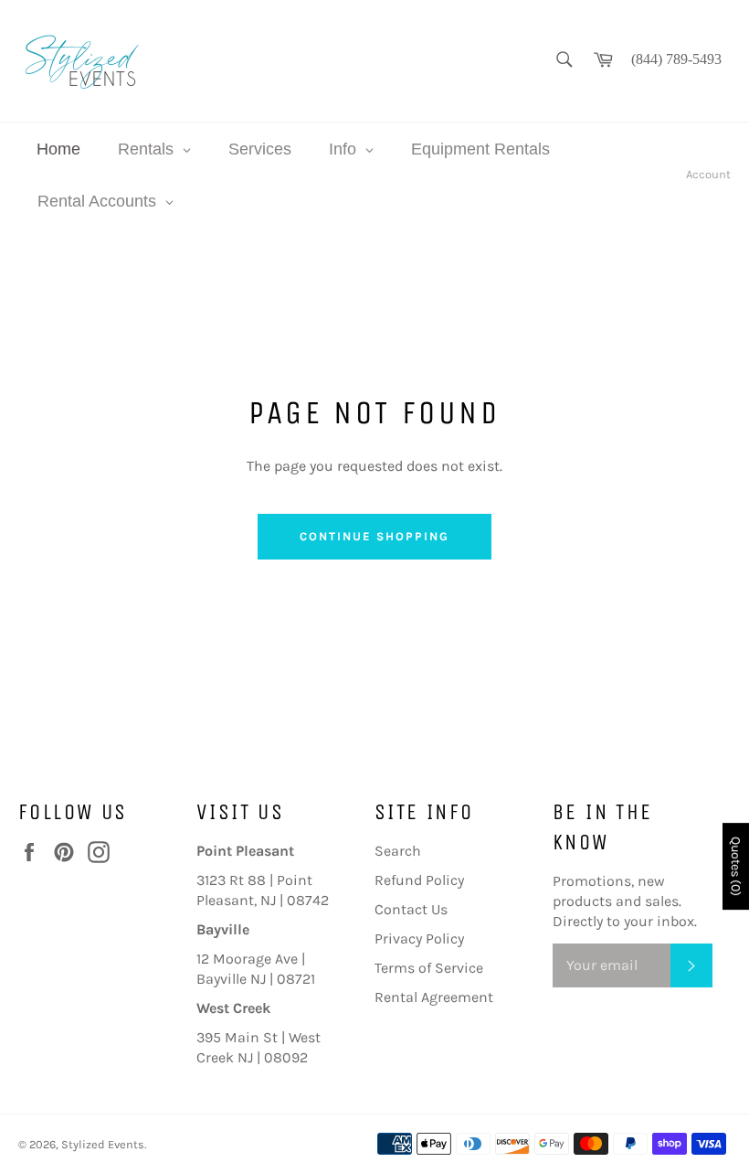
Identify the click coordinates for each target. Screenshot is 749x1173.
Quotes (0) (736, 866)
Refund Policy (419, 880)
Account (708, 174)
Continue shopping (374, 536)
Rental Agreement (433, 997)
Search (397, 850)
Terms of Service (428, 967)
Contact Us (411, 909)
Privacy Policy (419, 938)
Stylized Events (102, 1144)
